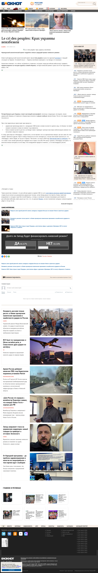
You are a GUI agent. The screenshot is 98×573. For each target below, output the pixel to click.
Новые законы (38, 11)
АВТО (20, 8)
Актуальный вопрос (8, 407)
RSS (63, 535)
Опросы (43, 526)
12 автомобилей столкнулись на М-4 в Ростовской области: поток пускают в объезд (40, 514)
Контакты (48, 532)
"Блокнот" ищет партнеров (66, 570)
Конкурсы (51, 526)
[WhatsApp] (9, 256)
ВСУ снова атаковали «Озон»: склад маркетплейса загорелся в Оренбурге (83, 89)
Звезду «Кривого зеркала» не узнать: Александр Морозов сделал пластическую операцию (84, 122)
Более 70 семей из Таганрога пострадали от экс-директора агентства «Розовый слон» (62, 514)
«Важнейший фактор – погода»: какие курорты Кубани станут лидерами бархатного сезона (62, 498)
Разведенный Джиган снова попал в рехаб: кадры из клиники (84, 102)
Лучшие (9, 292)
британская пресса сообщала (59, 138)
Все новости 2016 (82, 547)
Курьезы (73, 11)
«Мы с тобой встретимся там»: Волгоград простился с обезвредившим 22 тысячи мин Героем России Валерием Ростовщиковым (11, 520)
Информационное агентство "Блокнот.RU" (85, 570)
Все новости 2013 (82, 552)
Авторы (48, 534)
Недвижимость (28, 526)
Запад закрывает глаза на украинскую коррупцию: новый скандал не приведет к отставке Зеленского (84, 192)
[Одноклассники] (4, 256)
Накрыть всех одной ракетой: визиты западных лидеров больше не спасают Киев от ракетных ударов (39, 210)
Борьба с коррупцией (62, 11)
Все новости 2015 (82, 548)
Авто (36, 526)
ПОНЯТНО (11, 570)
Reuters (41, 199)
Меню (8, 8)
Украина (49, 256)
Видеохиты (60, 526)
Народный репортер (82, 526)
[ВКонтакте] (2, 256)
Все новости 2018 (82, 543)
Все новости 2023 (82, 534)
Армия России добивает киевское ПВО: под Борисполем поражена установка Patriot (84, 137)
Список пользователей (68, 530)
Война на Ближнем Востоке (15, 11)
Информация (49, 535)
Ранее (14, 292)
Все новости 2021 (82, 537)
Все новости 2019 (82, 541)
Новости (9, 526)
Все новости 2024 (82, 532)
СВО (4, 11)
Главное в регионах (12, 488)
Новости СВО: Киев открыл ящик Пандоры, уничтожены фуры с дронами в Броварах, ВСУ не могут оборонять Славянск (84, 81)
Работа (31, 8)
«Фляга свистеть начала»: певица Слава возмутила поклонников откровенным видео (84, 96)
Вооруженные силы (8, 376)
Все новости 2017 (82, 545)
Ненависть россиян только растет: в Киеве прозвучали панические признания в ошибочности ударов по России (84, 73)
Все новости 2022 (82, 535)
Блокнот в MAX (28, 11)
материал (58, 58)
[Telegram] (7, 256)
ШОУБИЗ (41, 8)
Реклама (48, 530)
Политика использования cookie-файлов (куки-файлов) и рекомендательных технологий (38, 558)
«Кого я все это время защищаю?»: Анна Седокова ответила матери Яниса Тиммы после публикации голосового (84, 130)
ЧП (3, 349)
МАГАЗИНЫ (64, 8)
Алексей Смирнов (67, 203)
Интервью (17, 526)
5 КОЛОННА (52, 8)
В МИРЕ (3, 46)
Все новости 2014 (82, 550)
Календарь (70, 526)
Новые (3, 292)
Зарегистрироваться (67, 534)
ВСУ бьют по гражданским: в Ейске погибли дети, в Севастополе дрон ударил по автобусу (84, 108)
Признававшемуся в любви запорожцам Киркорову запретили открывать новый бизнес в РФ (11, 513)
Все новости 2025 (82, 530)
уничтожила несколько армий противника (58, 193)
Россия (44, 256)
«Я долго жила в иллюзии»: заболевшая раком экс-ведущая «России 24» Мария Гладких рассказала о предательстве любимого (84, 185)
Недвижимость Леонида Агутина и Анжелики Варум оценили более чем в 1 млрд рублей (84, 115)
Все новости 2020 (82, 539)
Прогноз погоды (49, 11)
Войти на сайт (65, 532)
